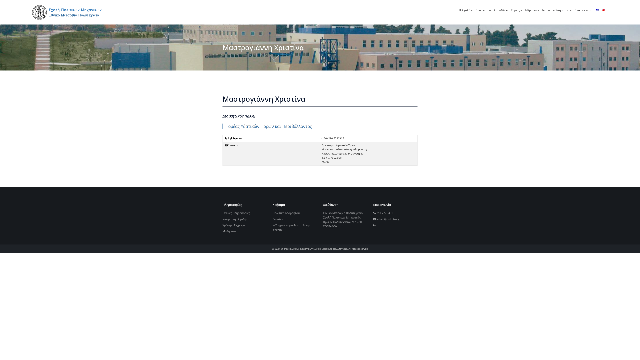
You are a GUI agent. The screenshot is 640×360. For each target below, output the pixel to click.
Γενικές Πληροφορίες (236, 213)
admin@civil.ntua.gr (388, 219)
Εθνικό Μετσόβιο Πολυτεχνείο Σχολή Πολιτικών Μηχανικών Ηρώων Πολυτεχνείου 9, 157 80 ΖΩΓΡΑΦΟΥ (343, 219)
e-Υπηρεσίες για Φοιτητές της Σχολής (291, 228)
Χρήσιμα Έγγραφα (233, 225)
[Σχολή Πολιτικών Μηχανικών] (67, 12)
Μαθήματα (229, 231)
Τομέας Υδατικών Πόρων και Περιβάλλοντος (269, 126)
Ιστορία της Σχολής (234, 219)
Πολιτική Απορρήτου (286, 213)
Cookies (278, 219)
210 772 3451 (384, 213)
